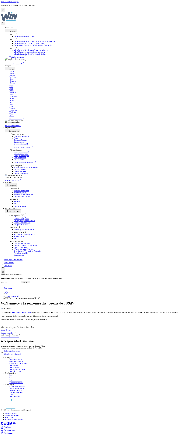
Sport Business (19, 160)
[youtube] (14, 424)
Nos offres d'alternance (17, 369)
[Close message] (3, 10)
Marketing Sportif (20, 158)
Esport (16, 138)
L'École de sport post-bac (22, 217)
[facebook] (2, 424)
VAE (11, 394)
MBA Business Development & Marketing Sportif (31, 50)
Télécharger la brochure (22, 243)
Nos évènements (15, 371)
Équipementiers (19, 142)
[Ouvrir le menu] (3, 23)
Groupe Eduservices (21, 225)
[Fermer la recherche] (3, 272)
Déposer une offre (20, 171)
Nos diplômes (14, 367)
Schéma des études (15, 381)
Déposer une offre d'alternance (24, 249)
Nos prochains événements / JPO (25, 234)
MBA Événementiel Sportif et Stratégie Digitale (30, 54)
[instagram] (5, 424)
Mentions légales (11, 413)
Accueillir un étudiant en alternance (26, 167)
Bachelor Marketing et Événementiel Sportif (29, 43)
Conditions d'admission (17, 387)
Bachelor (17, 201)
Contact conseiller (7, 333)
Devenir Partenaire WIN (22, 173)
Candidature (8, 266)
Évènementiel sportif (21, 144)
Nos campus (13, 365)
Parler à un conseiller (21, 253)
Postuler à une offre (20, 247)
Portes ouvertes (9, 263)
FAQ (15, 238)
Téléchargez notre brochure (13, 260)
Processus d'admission (21, 191)
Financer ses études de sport (23, 194)
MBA (16, 203)
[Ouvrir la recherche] (3, 268)
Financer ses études (16, 392)
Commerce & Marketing (22, 136)
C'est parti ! (25, 282)
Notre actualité (19, 236)
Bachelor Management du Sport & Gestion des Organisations (34, 41)
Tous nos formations (16, 383)
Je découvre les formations (10, 337)
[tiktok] (11, 424)
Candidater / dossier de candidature (26, 245)
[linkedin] (8, 424)
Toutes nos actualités (12, 296)
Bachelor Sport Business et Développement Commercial (33, 45)
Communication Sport (21, 152)
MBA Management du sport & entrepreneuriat (29, 52)
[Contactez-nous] (2, 285)
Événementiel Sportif (21, 154)
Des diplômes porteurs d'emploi (24, 221)
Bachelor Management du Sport (24, 36)
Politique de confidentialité (14, 419)
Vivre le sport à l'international (24, 229)
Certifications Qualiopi (21, 219)
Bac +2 (11, 375)
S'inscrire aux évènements (12, 354)
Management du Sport (21, 156)
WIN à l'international (16, 388)
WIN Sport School (15, 359)
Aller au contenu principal (10, 2)
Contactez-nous (19, 255)
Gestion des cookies (12, 415)
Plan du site (9, 417)
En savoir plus (6, 330)
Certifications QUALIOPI (18, 363)
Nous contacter (14, 396)
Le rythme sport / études (22, 196)
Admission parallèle (20, 193)
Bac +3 (11, 377)
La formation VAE (20, 169)
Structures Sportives (20, 140)
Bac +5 (11, 379)
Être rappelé (8, 288)
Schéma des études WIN (22, 223)
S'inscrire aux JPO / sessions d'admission (27, 251)
